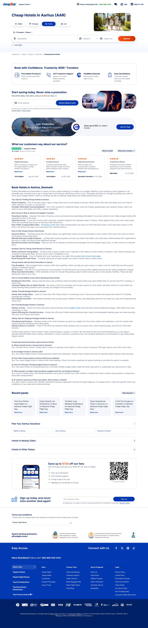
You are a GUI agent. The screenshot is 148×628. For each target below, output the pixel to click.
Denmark (39, 54)
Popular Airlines (19, 572)
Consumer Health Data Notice (125, 595)
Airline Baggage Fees (73, 582)
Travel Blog (70, 588)
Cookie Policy (120, 575)
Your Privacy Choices (21, 594)
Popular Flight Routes (21, 577)
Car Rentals (46, 578)
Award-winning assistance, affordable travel (24, 535)
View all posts (127, 393)
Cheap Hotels (46, 575)
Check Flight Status (73, 585)
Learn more (45, 130)
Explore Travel (24, 4)
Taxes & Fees (119, 585)
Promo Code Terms (20, 522)
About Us (94, 572)
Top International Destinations (19, 588)
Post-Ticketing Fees (122, 591)
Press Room (95, 575)
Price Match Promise (122, 578)
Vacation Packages (48, 582)
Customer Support (72, 575)
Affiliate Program (96, 578)
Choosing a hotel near (50, 225)
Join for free (125, 127)
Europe (30, 54)
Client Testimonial (97, 582)
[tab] (18, 24)
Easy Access (20, 548)
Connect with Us (98, 548)
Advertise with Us (97, 585)
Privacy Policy (26, 110)
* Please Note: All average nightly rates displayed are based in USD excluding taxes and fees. (45, 517)
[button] (93, 4)
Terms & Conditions (122, 582)
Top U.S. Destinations (21, 582)
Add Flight (18, 45)
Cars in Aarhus (60, 431)
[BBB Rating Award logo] (134, 536)
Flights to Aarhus (19, 431)
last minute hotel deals (91, 256)
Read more (18, 412)
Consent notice (16, 110)
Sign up (124, 499)
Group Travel (46, 585)
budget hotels (75, 308)
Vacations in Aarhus (104, 431)
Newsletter (94, 588)
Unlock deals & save (67, 103)
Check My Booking (73, 572)
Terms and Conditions (75, 614)
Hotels (24, 54)
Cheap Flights (46, 572)
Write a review (107, 151)
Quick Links (17, 567)
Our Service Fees (121, 588)
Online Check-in (71, 578)
